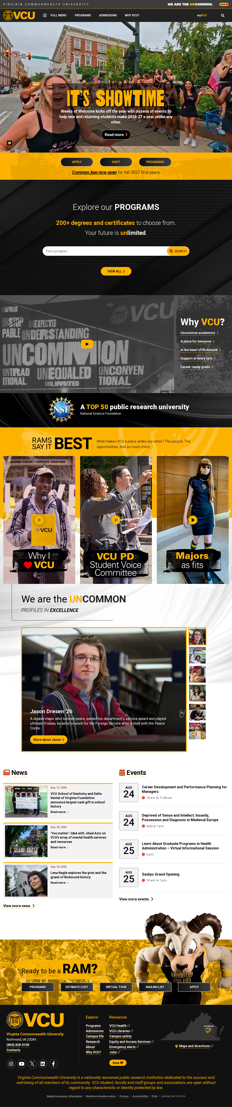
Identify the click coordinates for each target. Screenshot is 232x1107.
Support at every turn (196, 358)
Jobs (113, 1052)
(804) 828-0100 (18, 1045)
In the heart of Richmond (199, 350)
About (90, 1047)
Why (203, 322)
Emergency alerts (122, 1047)
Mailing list (155, 987)
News (19, 773)
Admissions (108, 15)
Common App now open (94, 172)
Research (93, 1042)
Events (136, 773)
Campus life (95, 1036)
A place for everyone (196, 341)
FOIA (154, 1096)
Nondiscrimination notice (101, 1096)
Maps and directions (194, 1046)
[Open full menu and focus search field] (223, 15)
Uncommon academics (198, 333)
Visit (116, 162)
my (202, 15)
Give (223, 4)
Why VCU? (132, 15)
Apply (77, 162)
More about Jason (47, 740)
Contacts (13, 1050)
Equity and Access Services (129, 1042)
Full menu (58, 15)
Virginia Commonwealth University (46, 4)
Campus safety (120, 1036)
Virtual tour (116, 987)
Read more (114, 134)
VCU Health (118, 1026)
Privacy (124, 1096)
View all (114, 271)
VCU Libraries (119, 1031)
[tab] (197, 636)
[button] (87, 344)
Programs (83, 15)
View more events (134, 899)
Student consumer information (64, 1096)
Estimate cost (77, 987)
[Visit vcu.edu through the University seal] (40, 1022)
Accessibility (140, 1096)
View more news (16, 906)
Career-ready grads (195, 367)
